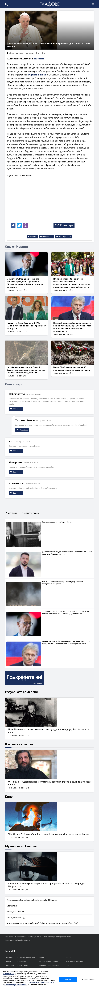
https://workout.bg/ (16, 917)
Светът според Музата (49, 965)
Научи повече (88, 979)
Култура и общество (26, 957)
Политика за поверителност (57, 936)
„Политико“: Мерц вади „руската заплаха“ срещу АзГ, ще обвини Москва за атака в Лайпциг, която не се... (65, 612)
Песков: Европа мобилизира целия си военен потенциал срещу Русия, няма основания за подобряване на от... (66, 642)
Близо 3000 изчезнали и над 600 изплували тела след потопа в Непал (71, 368)
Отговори (17, 409)
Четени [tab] (11, 513)
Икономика (22, 961)
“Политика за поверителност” (41, 982)
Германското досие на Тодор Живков (57, 522)
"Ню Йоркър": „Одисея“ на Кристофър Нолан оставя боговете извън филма (48, 834)
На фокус (9, 957)
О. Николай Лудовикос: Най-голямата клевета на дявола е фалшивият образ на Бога (49, 783)
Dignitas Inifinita (37, 74)
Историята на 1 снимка (48, 961)
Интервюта (23, 965)
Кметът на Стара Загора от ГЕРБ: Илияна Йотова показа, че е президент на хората (26, 326)
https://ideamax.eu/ (15, 911)
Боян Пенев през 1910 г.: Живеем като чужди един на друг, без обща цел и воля (48, 731)
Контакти (20, 936)
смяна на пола (47, 236)
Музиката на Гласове (21, 846)
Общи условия (34, 936)
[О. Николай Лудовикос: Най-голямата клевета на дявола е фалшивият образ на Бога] (49, 764)
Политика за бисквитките (17, 940)
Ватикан (33, 236)
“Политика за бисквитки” (15, 984)
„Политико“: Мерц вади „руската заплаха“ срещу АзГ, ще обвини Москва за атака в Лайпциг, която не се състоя (25, 282)
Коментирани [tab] (29, 513)
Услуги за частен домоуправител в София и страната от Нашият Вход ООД (42, 923)
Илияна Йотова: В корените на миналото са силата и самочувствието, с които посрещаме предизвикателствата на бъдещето (71, 282)
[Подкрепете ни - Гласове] (24, 678)
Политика (10, 965)
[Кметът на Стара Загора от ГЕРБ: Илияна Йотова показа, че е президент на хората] (26, 308)
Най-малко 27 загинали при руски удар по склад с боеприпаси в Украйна (63, 583)
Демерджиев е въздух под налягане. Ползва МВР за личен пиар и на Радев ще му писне (67, 553)
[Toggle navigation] (93, 4)
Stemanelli (12, 905)
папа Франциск (64, 236)
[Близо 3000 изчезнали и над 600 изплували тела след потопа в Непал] (72, 353)
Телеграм (39, 58)
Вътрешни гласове (19, 744)
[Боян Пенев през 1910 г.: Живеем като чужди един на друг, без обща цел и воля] (49, 712)
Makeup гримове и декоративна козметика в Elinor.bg (32, 900)
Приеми (68, 979)
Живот (68, 957)
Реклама (9, 936)
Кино (9, 796)
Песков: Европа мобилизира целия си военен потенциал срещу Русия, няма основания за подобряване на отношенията (72, 327)
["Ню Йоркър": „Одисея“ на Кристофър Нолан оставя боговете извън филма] (49, 816)
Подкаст (9, 961)
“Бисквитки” (8, 974)
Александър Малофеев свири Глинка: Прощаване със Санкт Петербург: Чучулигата (46, 885)
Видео (41, 957)
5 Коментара (65, 225)
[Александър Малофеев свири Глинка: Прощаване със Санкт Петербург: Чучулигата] (49, 866)
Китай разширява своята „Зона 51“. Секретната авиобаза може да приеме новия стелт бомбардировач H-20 (26, 370)
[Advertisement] (28, 204)
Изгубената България (21, 692)
